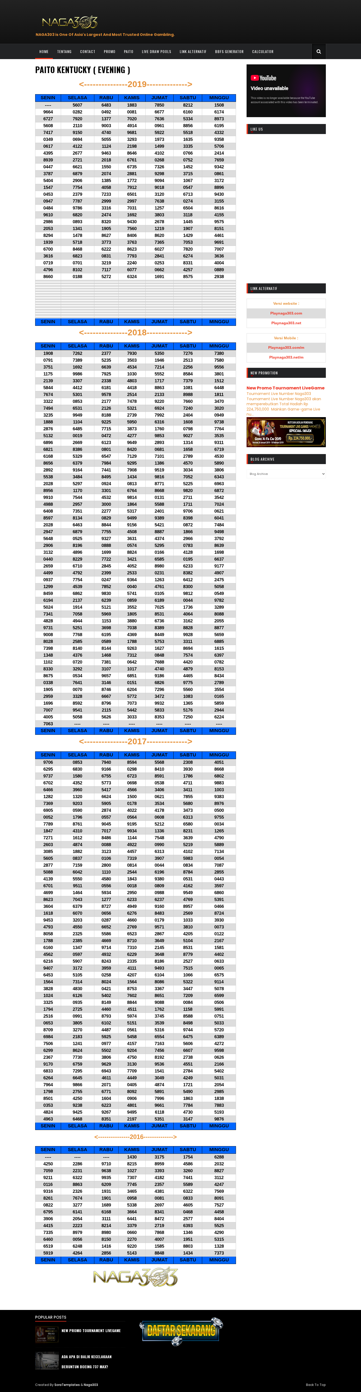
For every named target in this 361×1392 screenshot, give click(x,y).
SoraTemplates (67, 1385)
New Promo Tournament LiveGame (286, 388)
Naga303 (91, 1385)
